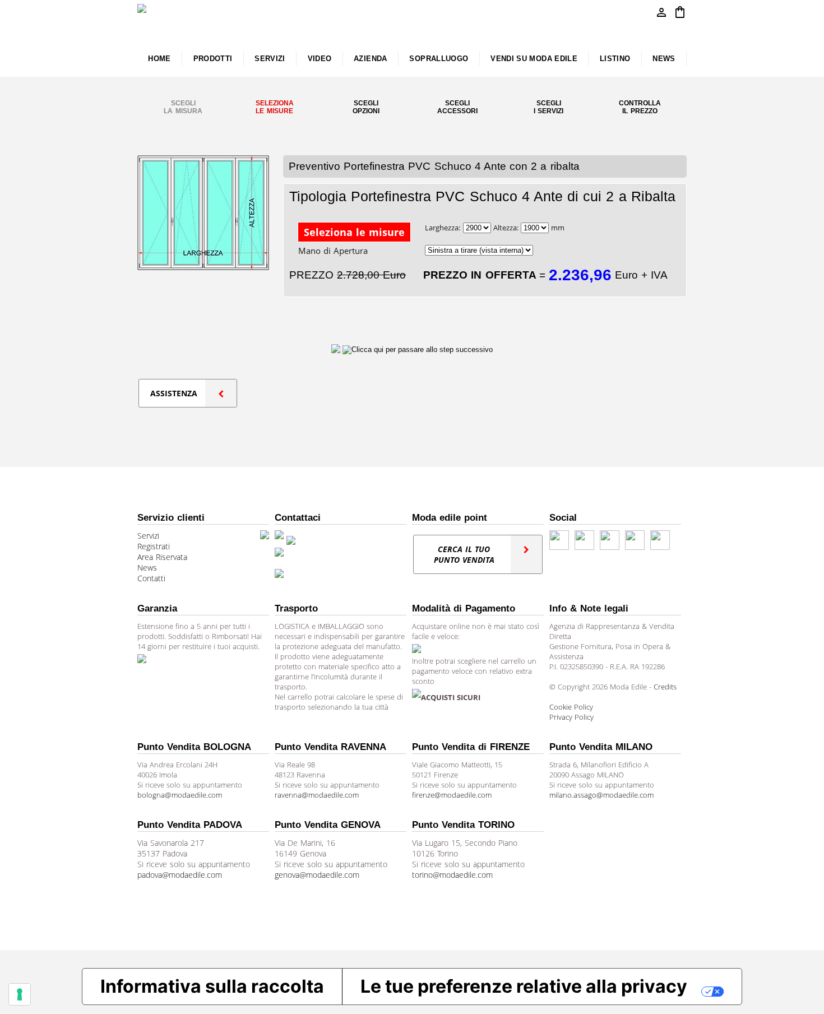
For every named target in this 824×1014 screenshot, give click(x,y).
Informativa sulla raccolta (212, 986)
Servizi (148, 535)
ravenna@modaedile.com (317, 795)
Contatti (151, 578)
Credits (665, 687)
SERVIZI (269, 58)
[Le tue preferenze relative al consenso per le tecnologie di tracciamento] (19, 994)
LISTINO (615, 58)
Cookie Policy (571, 707)
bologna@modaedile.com (179, 795)
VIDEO (320, 58)
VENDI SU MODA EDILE (533, 58)
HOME (159, 58)
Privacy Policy (571, 717)
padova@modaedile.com (179, 874)
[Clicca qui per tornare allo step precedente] (336, 349)
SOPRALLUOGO (438, 58)
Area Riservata (162, 557)
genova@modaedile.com (317, 874)
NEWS (663, 58)
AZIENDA (370, 58)
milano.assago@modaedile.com (601, 795)
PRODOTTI (213, 58)
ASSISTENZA (173, 393)
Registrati (153, 546)
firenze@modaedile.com (452, 795)
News (147, 567)
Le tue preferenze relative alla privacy (523, 986)
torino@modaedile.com (452, 874)
